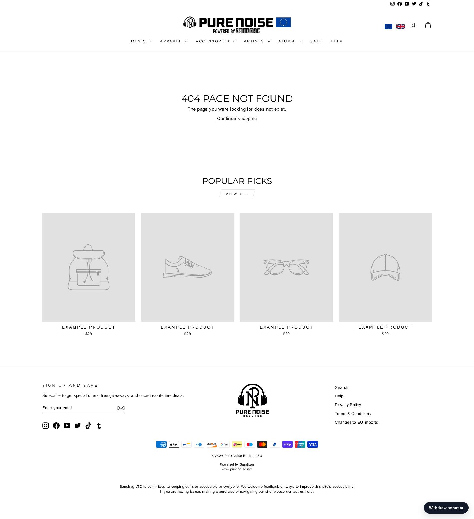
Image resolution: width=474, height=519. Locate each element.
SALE (316, 41)
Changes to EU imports (356, 422)
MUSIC (139, 41)
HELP (337, 41)
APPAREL (172, 41)
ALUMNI (288, 41)
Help (339, 396)
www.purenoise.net (237, 469)
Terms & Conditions (353, 413)
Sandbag (247, 464)
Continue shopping (237, 118)
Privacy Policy (348, 405)
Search (341, 387)
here (309, 491)
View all (237, 194)
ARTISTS (255, 41)
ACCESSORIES (214, 41)
